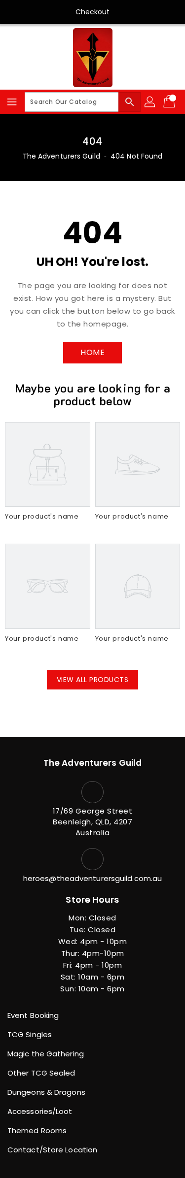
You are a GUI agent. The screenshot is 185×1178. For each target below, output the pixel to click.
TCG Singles (29, 1034)
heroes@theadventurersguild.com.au (92, 878)
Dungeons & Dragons (46, 1092)
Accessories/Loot (40, 1111)
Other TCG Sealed (41, 1073)
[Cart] (170, 102)
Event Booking (33, 1015)
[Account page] (150, 102)
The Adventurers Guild (61, 156)
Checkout (92, 12)
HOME (92, 352)
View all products (93, 680)
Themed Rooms (37, 1130)
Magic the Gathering (45, 1053)
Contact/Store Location (52, 1150)
